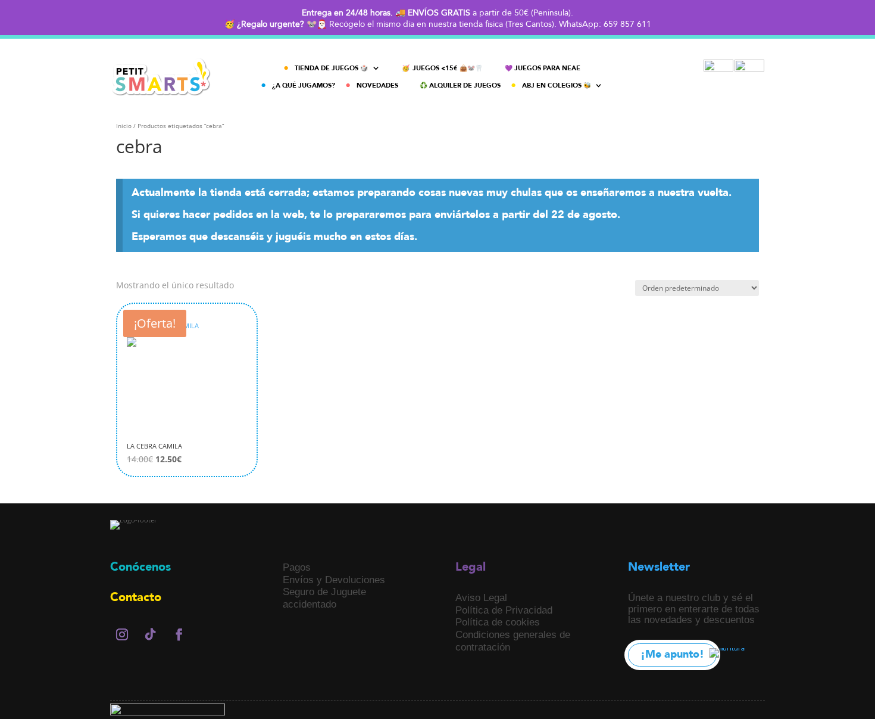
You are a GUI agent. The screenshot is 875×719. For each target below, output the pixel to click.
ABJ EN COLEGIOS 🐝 (556, 86)
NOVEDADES (377, 86)
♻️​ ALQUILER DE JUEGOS (460, 86)
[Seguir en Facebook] (179, 634)
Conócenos (140, 567)
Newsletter (659, 567)
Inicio (124, 126)
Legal (470, 567)
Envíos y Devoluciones (334, 579)
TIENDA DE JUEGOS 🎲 (331, 68)
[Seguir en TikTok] (150, 634)
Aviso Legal (481, 597)
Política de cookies (497, 622)
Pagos (297, 567)
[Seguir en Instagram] (122, 634)
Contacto (135, 597)
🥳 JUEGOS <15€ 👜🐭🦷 (442, 68)
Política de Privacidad (503, 610)
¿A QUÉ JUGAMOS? (303, 86)
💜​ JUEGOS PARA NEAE (542, 68)
